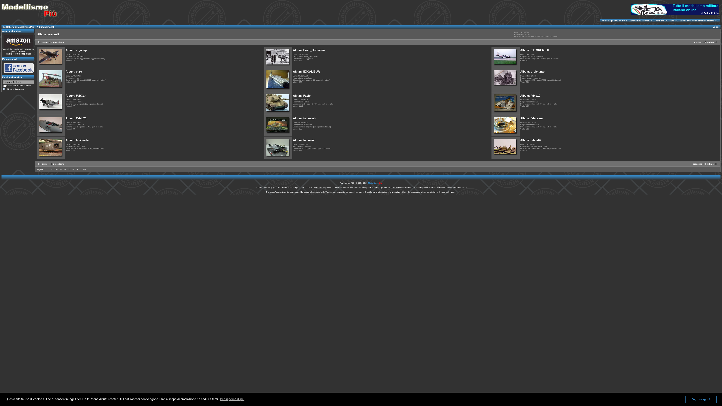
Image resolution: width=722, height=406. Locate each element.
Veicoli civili (685, 21)
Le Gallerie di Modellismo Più (18, 27)
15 (60, 169)
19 (77, 169)
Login (716, 27)
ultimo (710, 42)
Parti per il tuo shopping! (18, 54)
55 (84, 169)
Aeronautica (635, 21)
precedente (58, 42)
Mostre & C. (713, 21)
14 (56, 169)
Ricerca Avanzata (15, 89)
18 (73, 169)
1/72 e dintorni (621, 21)
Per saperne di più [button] (232, 399)
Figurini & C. (662, 21)
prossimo (697, 42)
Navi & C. (674, 21)
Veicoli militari (699, 21)
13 (52, 169)
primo (45, 42)
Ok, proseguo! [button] (701, 399)
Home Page (608, 21)
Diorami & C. (648, 21)
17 (68, 169)
